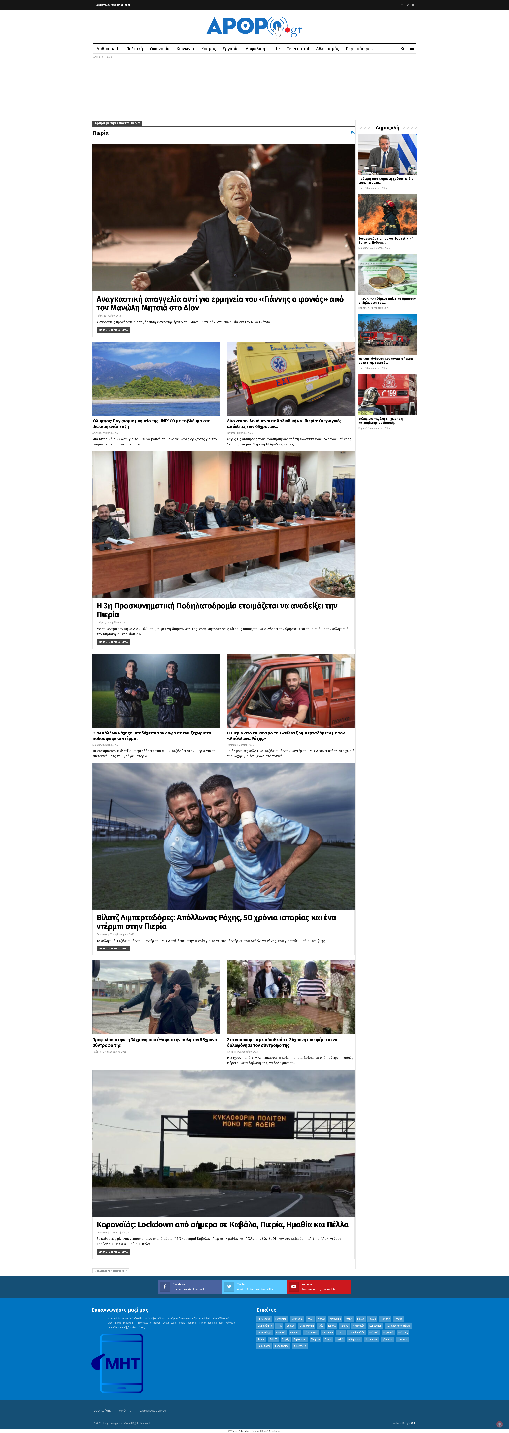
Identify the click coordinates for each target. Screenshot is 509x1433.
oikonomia (297, 1319)
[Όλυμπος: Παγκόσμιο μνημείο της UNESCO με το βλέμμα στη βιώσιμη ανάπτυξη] (156, 379)
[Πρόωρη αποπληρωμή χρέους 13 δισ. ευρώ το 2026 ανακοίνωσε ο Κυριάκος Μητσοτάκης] (387, 154)
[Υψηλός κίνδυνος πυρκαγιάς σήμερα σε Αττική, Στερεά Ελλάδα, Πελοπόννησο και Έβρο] (387, 334)
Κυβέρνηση (375, 1325)
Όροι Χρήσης (102, 1410)
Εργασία (231, 48)
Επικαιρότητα (265, 1325)
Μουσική (280, 1332)
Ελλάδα (398, 1319)
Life (276, 48)
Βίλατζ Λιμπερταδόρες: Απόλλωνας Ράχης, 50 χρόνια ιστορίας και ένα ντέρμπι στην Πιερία (216, 922)
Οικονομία (160, 48)
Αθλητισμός (327, 48)
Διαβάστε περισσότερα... (113, 330)
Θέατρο (291, 1325)
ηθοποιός (388, 1339)
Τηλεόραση (300, 1339)
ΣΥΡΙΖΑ (273, 1339)
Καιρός (344, 1325)
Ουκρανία (327, 1332)
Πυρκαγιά (388, 1332)
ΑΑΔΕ (310, 1319)
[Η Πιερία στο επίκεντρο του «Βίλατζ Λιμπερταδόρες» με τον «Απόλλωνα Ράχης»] (291, 691)
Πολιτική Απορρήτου (151, 1410)
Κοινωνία (185, 48)
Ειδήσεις (385, 1319)
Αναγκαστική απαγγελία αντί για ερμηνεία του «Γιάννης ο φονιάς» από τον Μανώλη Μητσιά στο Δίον (220, 303)
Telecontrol (298, 48)
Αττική (349, 1319)
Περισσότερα (358, 48)
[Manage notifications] (499, 1424)
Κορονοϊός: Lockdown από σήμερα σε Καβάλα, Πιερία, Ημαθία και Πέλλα (223, 1224)
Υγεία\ (340, 1339)
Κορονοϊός (358, 1325)
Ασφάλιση (255, 48)
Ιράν (321, 1325)
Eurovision (281, 1319)
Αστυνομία (335, 1319)
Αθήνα (321, 1319)
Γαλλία (372, 1319)
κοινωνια (402, 1339)
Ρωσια (261, 1339)
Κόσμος (208, 48)
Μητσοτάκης (264, 1332)
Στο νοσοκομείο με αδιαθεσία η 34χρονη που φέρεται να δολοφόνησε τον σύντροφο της (282, 1042)
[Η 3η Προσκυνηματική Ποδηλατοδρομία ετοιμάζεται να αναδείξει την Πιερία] (223, 524)
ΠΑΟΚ (341, 1332)
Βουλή (360, 1319)
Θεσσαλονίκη (307, 1325)
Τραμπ (328, 1339)
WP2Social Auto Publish (239, 1431)
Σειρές (285, 1339)
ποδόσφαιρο (281, 1346)
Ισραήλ (332, 1325)
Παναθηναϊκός (356, 1332)
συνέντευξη (299, 1346)
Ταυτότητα (124, 1410)
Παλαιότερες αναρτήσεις (111, 1271)
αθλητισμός (354, 1339)
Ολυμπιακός (311, 1332)
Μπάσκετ (295, 1332)
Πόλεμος (403, 1332)
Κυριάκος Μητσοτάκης (398, 1325)
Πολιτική (134, 48)
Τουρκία (315, 1339)
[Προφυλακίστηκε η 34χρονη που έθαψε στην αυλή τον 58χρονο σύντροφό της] (156, 997)
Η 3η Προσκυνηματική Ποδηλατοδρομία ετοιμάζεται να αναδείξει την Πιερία (217, 610)
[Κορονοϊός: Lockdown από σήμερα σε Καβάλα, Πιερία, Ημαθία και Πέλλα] (223, 1143)
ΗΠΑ (279, 1325)
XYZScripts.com (273, 1431)
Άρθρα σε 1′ (108, 48)
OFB (413, 1423)
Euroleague (264, 1319)
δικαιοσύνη (372, 1339)
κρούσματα (264, 1346)
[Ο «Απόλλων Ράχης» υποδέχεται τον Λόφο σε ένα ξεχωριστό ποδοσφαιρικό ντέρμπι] (156, 691)
